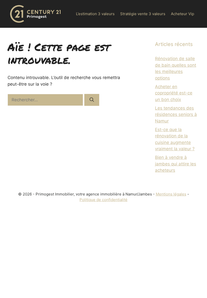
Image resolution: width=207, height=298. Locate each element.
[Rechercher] (91, 100)
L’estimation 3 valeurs (95, 13)
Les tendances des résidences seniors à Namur (176, 114)
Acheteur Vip (182, 13)
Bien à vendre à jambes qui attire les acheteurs (175, 164)
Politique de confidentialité (103, 199)
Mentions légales (171, 194)
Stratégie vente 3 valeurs (142, 13)
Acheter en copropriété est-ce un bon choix (173, 93)
